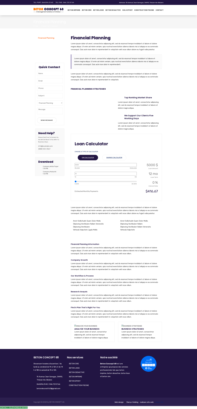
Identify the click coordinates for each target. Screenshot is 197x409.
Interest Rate (153, 186)
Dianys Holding (132, 402)
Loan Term (154, 177)
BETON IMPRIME (74, 10)
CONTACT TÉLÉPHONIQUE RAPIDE (14, 407)
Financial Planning (46, 38)
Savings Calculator (114, 157)
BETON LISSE (98, 10)
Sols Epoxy (127, 10)
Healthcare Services (47, 56)
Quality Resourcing (46, 47)
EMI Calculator (88, 157)
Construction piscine (144, 10)
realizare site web (147, 402)
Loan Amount (153, 168)
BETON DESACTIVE (113, 10)
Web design (119, 402)
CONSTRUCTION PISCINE (79, 385)
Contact (159, 10)
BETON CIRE (87, 10)
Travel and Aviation (46, 52)
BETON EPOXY (74, 381)
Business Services (46, 42)
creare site (159, 402)
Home (36, 26)
